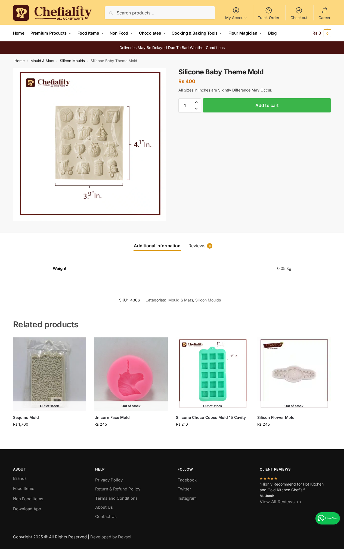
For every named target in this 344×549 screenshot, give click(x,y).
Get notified (49, 435)
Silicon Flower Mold (276, 417)
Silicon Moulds (72, 61)
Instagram (187, 498)
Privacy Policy (109, 480)
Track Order (268, 17)
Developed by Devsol (110, 536)
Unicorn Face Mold (112, 417)
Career (324, 17)
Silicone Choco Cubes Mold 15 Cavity (211, 417)
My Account (236, 17)
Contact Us (106, 516)
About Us (104, 507)
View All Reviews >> (281, 501)
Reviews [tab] (199, 245)
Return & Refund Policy (117, 489)
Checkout (299, 17)
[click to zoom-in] (89, 144)
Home (19, 61)
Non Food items (28, 498)
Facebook (187, 480)
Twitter (184, 489)
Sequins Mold (26, 417)
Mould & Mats (42, 61)
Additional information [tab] (157, 245)
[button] (321, 33)
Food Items (23, 488)
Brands (20, 478)
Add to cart (267, 105)
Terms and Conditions (116, 498)
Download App (27, 508)
